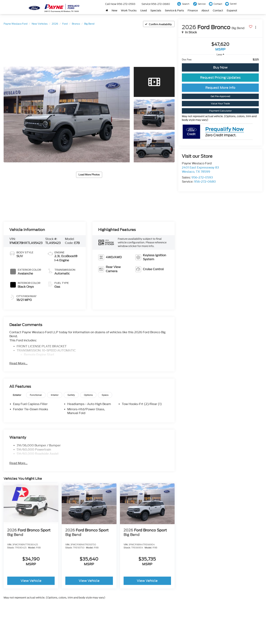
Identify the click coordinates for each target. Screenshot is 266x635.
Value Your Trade (220, 103)
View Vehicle (31, 581)
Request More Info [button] (220, 88)
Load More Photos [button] (89, 174)
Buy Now (220, 67)
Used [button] (143, 10)
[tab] (17, 395)
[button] (67, 114)
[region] (220, 59)
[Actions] (255, 27)
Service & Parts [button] (174, 10)
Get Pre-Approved (220, 96)
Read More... (18, 363)
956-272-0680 (205, 181)
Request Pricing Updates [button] (220, 77)
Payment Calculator (220, 110)
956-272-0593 (202, 177)
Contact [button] (218, 10)
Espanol (232, 10)
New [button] (114, 10)
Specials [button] (155, 10)
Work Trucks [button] (129, 10)
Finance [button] (193, 10)
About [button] (205, 10)
